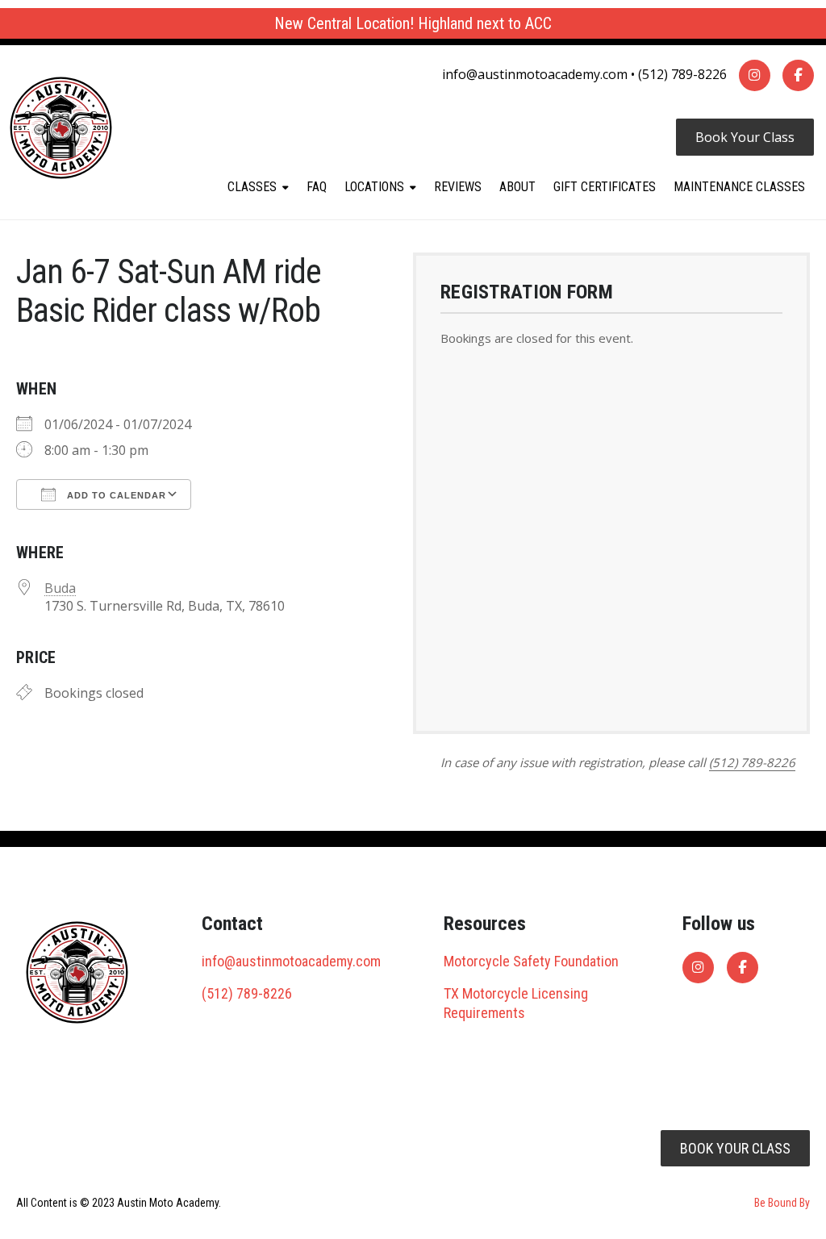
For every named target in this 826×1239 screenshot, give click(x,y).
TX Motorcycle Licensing (516, 993)
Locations (374, 186)
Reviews (458, 186)
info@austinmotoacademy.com (535, 74)
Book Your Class (745, 137)
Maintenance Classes (739, 186)
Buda (60, 588)
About (517, 186)
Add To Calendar (115, 495)
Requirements (484, 1012)
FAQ (317, 186)
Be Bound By (782, 1202)
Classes (252, 186)
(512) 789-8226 (682, 74)
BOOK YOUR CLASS (735, 1148)
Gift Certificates (604, 186)
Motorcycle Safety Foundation (531, 961)
